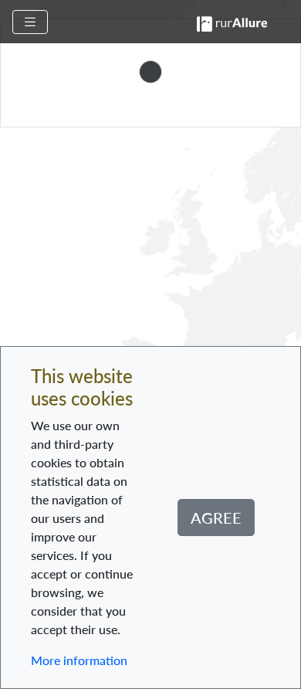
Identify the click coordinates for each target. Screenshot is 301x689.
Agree (216, 517)
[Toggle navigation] (30, 22)
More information (79, 660)
